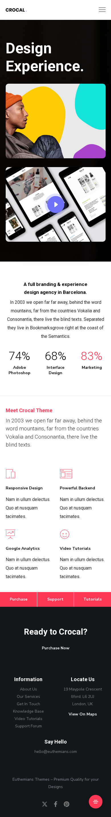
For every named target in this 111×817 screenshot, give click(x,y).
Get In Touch (28, 704)
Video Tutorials (28, 718)
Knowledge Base (28, 711)
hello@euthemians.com (55, 751)
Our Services (28, 696)
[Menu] (100, 10)
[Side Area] (95, 801)
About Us (28, 689)
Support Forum (28, 726)
